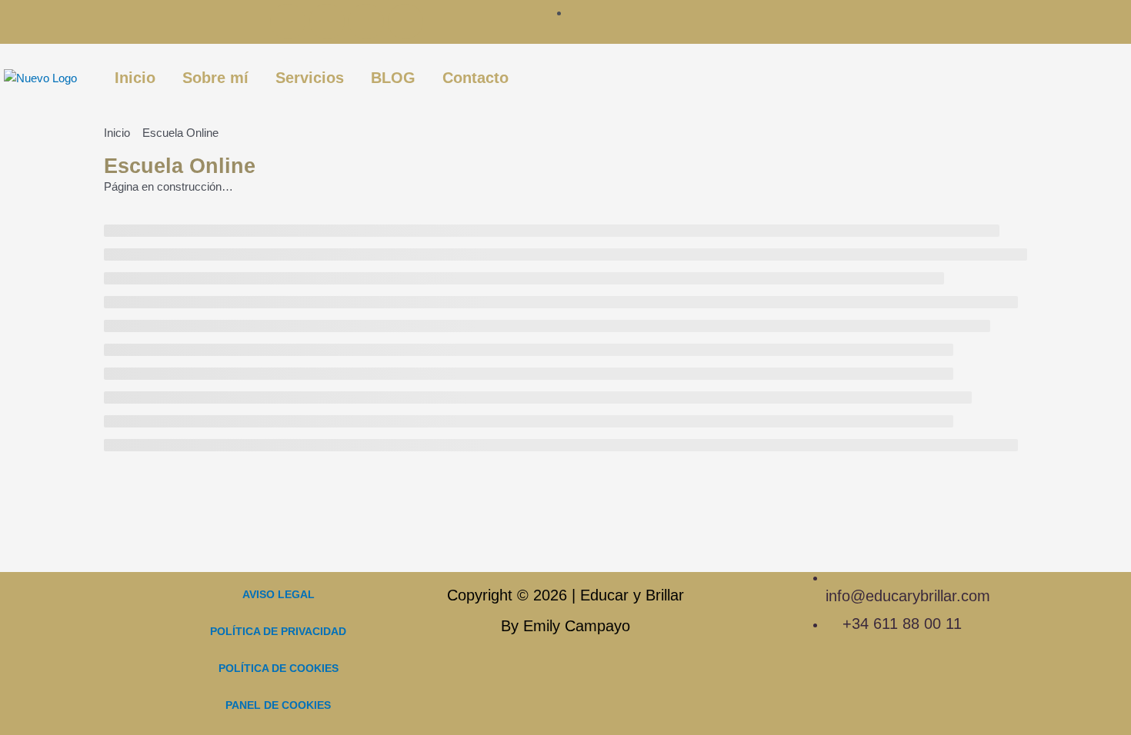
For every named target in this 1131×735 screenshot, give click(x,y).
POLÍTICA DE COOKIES (279, 668)
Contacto (475, 77)
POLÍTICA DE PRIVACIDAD (278, 631)
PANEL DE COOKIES (278, 705)
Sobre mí (215, 77)
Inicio (135, 77)
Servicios (309, 77)
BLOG (393, 77)
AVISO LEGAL (278, 594)
